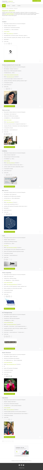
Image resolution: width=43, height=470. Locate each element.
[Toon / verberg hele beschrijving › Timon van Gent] (21, 123)
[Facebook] (21, 465)
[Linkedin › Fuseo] (9, 259)
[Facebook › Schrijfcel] (7, 43)
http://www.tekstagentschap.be (11, 324)
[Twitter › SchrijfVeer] (5, 175)
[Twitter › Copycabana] (5, 420)
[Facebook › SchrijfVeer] (7, 175)
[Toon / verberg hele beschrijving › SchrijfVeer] (21, 164)
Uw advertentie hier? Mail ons (21, 455)
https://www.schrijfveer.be (11, 162)
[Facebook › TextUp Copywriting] (7, 296)
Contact (19, 5)
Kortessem (8, 154)
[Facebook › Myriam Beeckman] (7, 376)
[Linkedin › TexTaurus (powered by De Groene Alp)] (9, 89)
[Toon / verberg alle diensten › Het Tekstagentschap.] (21, 328)
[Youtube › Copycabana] (11, 420)
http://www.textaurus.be (10, 76)
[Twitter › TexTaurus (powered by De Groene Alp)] (5, 89)
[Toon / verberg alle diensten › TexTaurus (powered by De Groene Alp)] (21, 80)
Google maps (14, 25)
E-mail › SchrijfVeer (7, 160)
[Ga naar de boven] (40, 61)
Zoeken (13, 5)
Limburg (5, 154)
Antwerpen (5, 25)
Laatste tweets (6, 129)
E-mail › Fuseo (6, 245)
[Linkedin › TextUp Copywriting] (9, 296)
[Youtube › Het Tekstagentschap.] (11, 336)
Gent (10, 194)
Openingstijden (6, 39)
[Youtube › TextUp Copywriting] (11, 296)
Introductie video (21, 332)
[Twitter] (19, 465)
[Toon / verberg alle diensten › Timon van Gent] (21, 126)
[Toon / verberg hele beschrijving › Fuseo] (21, 249)
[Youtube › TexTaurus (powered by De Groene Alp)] (11, 89)
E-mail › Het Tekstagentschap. (8, 322)
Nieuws (8, 5)
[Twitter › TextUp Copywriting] (5, 296)
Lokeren (11, 316)
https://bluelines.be (10, 202)
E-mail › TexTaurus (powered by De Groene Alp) (11, 74)
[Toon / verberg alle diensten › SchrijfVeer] (21, 166)
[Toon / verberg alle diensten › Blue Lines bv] (21, 206)
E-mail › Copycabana (7, 407)
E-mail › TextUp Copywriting (8, 282)
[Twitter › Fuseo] (5, 259)
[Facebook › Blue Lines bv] (7, 214)
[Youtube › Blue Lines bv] (11, 214)
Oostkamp (11, 68)
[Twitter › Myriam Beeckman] (5, 376)
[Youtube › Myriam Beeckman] (11, 376)
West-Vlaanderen (6, 68)
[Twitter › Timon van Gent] (5, 134)
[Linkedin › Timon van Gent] (9, 134)
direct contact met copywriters (9, 14)
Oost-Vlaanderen (6, 194)
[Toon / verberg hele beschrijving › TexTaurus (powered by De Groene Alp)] (21, 78)
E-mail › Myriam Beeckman (8, 362)
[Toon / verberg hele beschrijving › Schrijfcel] (21, 35)
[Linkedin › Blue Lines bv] (9, 214)
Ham (8, 276)
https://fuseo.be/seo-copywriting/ (12, 247)
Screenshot (16, 33)
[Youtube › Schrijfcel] (11, 43)
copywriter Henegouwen (10, 13)
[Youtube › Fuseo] (11, 259)
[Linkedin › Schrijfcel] (9, 43)
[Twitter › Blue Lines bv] (5, 214)
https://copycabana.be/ (10, 409)
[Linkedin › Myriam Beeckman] (9, 376)
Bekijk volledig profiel (9, 106)
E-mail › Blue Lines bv (7, 200)
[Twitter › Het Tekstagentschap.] (5, 336)
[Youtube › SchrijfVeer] (11, 175)
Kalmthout (9, 25)
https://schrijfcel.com (10, 33)
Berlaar (9, 239)
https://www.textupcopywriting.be (12, 284)
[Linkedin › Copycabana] (9, 420)
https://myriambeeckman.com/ (11, 364)
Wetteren (11, 356)
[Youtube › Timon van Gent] (11, 134)
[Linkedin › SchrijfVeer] (9, 175)
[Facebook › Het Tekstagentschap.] (7, 336)
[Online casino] (22, 445)
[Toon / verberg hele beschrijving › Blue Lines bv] (21, 204)
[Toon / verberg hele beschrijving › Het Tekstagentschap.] (21, 326)
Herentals (9, 401)
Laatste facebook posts (8, 84)
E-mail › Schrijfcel (6, 31)
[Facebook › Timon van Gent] (7, 134)
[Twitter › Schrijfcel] (5, 43)
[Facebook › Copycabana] (7, 420)
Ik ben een (36, 0)
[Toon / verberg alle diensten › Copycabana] (21, 413)
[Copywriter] (4, 5)
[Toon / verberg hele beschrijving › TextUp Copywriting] (21, 286)
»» (12, 441)
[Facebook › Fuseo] (7, 259)
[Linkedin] (23, 465)
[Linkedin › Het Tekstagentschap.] (9, 336)
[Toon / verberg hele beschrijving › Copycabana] (21, 411)
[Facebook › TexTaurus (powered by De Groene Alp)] (7, 89)
